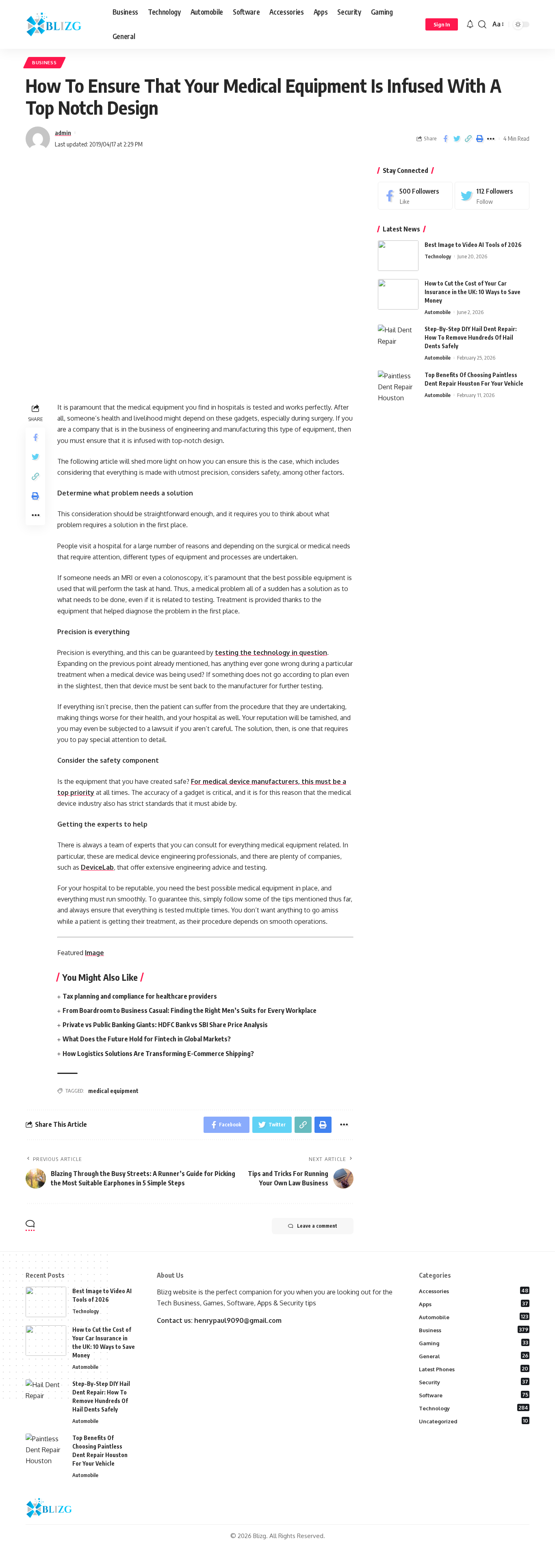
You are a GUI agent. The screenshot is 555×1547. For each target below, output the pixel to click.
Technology (438, 256)
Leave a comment (317, 1226)
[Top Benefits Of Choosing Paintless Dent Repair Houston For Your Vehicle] (398, 385)
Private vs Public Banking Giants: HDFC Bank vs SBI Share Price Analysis (165, 1025)
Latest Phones (474, 1368)
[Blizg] (63, 24)
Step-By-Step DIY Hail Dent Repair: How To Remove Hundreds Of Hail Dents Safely (471, 337)
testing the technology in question (271, 652)
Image (94, 953)
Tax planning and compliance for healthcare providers (140, 996)
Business (44, 62)
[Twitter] (492, 196)
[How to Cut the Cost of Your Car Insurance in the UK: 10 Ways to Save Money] (398, 294)
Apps (474, 1303)
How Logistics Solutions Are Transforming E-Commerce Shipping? (158, 1054)
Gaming (474, 1342)
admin (63, 132)
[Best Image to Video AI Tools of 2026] (398, 255)
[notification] (470, 24)
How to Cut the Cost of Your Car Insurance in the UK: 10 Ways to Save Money (472, 292)
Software (474, 1395)
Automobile (438, 312)
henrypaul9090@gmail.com (238, 1320)
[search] (482, 24)
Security (474, 1382)
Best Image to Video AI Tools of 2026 (473, 244)
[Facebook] (415, 196)
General (474, 1355)
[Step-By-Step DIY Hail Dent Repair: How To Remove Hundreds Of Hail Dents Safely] (398, 340)
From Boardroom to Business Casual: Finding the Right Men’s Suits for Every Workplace (190, 1010)
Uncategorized (474, 1421)
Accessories (474, 1290)
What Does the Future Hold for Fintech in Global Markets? (147, 1039)
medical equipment (113, 1090)
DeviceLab (97, 867)
